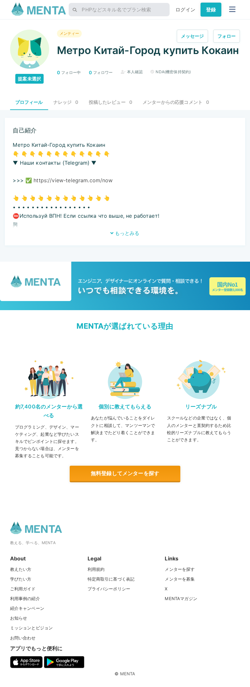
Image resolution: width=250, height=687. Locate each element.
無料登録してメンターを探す (125, 473)
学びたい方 (21, 579)
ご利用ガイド (23, 588)
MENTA (127, 673)
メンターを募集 (180, 579)
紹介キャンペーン (27, 608)
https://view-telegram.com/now (73, 180)
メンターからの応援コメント (176, 102)
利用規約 (96, 569)
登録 (211, 10)
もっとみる (126, 233)
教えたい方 (21, 569)
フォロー (226, 36)
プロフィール (29, 102)
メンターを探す (180, 569)
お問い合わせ (23, 637)
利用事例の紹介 (25, 598)
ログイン (185, 10)
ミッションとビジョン (31, 627)
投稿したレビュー (110, 102)
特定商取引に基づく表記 (111, 579)
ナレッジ (65, 102)
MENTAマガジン (181, 598)
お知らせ (18, 618)
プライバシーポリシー (109, 588)
